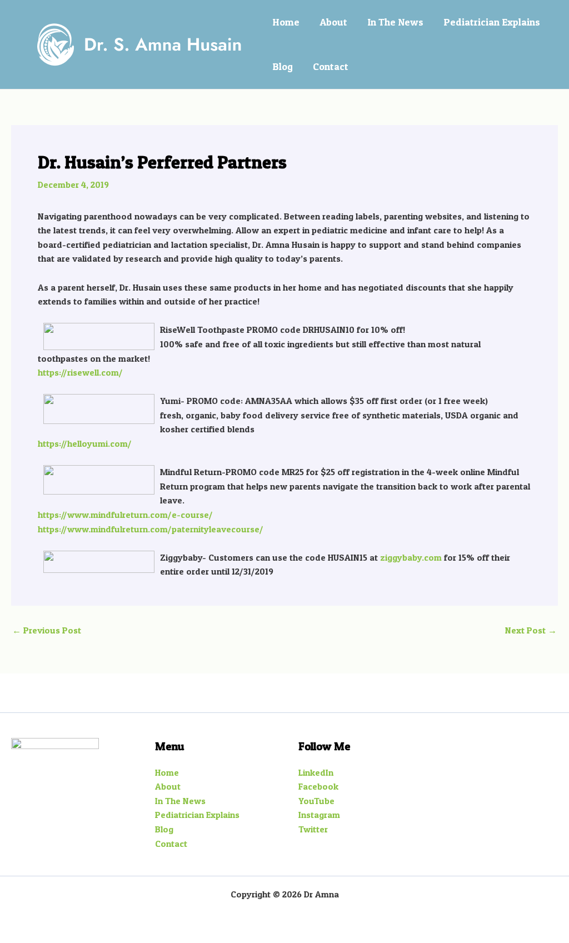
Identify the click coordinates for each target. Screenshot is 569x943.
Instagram (319, 814)
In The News (395, 22)
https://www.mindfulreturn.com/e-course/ (125, 514)
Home (286, 22)
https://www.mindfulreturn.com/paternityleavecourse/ (150, 529)
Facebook (318, 786)
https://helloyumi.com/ (85, 443)
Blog (282, 66)
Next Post (531, 630)
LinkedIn (315, 772)
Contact (330, 66)
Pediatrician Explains (491, 22)
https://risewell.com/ (80, 372)
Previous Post (46, 630)
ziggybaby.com (411, 557)
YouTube (316, 800)
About (333, 22)
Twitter (313, 829)
